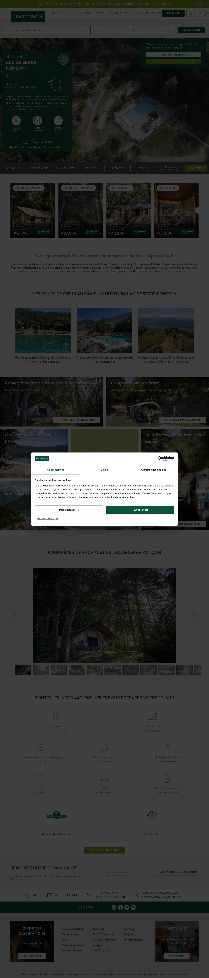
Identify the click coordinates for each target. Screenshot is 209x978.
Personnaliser (67, 509)
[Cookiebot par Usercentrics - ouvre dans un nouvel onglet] (160, 458)
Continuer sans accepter (47, 518)
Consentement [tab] (55, 469)
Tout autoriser (140, 509)
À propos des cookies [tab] (153, 469)
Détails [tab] (105, 469)
